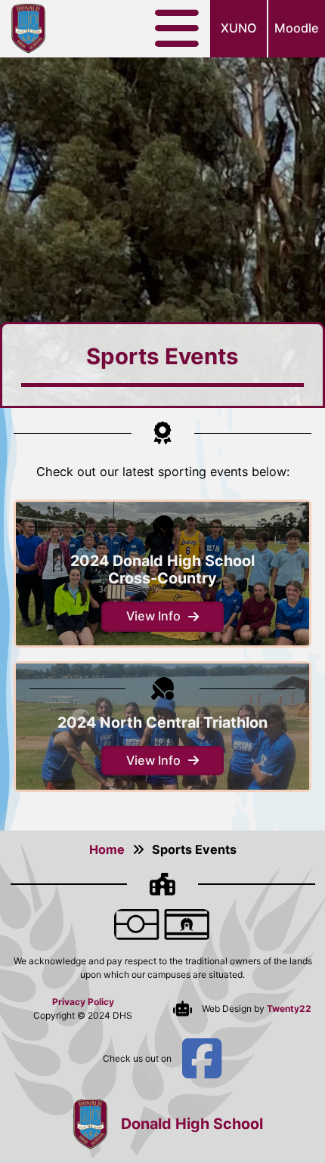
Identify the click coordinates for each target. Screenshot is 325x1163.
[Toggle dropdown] (182, 28)
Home (107, 849)
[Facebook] (202, 1058)
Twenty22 (289, 1008)
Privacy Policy (83, 1001)
